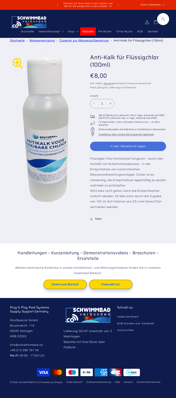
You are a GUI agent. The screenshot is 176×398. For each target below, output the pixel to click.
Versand (108, 83)
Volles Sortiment (128, 316)
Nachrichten (125, 330)
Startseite (17, 40)
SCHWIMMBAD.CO (29, 382)
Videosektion (110, 284)
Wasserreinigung (42, 40)
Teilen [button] (98, 218)
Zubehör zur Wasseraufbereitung (84, 40)
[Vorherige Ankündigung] (57, 5)
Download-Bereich (65, 284)
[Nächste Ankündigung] (118, 5)
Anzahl (94, 96)
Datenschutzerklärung (98, 382)
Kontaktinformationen (149, 382)
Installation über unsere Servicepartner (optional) (126, 134)
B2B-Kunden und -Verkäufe (135, 323)
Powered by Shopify (51, 382)
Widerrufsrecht (74, 382)
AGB (117, 382)
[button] (50, 31)
